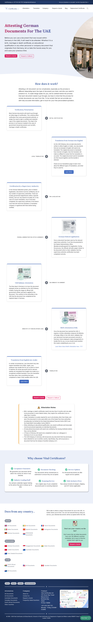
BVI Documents (12, 571)
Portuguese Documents (51, 529)
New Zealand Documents (15, 553)
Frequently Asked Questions (31, 600)
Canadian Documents (50, 565)
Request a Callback (27, 56)
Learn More (68, 172)
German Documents (13, 533)
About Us (25, 593)
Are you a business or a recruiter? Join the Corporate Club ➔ (73, 2)
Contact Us (26, 596)
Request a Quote (11, 56)
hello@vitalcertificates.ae (30, 2)
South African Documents (12, 602)
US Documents (30, 565)
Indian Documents (49, 546)
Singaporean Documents (33, 546)
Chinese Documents (13, 546)
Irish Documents (30, 525)
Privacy (14, 583)
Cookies (20, 583)
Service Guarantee (30, 583)
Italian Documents (13, 529)
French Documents (49, 525)
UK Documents (12, 525)
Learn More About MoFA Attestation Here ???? (69, 346)
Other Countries (9, 604)
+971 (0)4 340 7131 (18, 2)
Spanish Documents (31, 529)
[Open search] (87, 8)
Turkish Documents (13, 549)
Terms (7, 583)
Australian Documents (32, 549)
